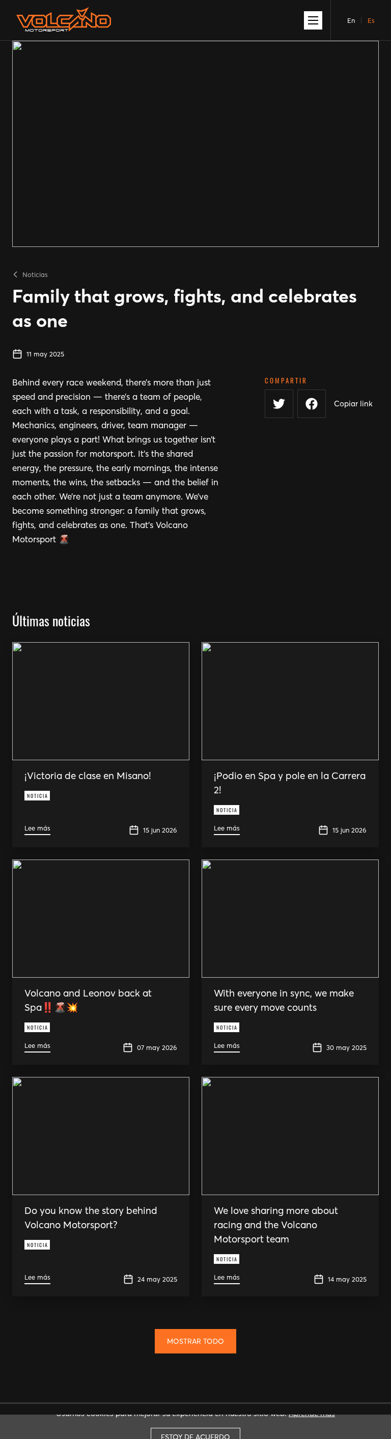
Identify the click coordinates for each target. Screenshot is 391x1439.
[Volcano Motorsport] (63, 23)
